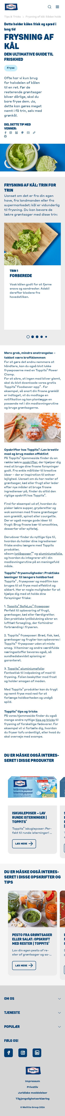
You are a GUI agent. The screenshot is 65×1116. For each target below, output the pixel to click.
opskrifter (30, 462)
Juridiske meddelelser (32, 1093)
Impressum (32, 1081)
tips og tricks (45, 720)
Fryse (11, 68)
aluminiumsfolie (50, 554)
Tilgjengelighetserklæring (33, 1099)
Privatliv (32, 1087)
